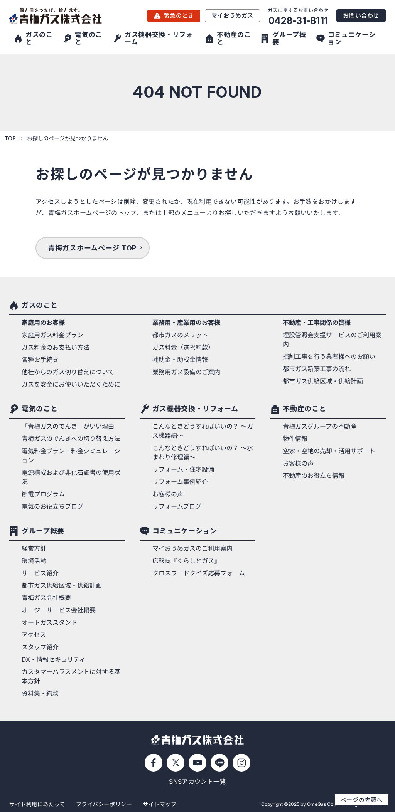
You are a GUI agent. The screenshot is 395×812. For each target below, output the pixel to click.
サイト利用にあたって (37, 804)
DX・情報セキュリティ (53, 659)
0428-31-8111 (298, 20)
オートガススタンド (49, 622)
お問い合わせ (361, 15)
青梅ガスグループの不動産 (319, 426)
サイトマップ (159, 804)
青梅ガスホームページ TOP (92, 248)
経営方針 (34, 548)
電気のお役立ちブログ (52, 506)
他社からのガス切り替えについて (68, 372)
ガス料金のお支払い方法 (55, 347)
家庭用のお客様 (43, 322)
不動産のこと (304, 409)
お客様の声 (167, 494)
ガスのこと (39, 305)
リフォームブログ (176, 506)
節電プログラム (43, 494)
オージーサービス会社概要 (59, 610)
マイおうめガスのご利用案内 (192, 548)
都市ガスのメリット (180, 335)
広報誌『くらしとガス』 (186, 561)
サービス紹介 (40, 573)
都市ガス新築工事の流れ (317, 369)
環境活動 (34, 561)
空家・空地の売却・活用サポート (329, 451)
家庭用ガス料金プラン (52, 335)
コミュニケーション (184, 531)
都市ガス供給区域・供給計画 (323, 381)
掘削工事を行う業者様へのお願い (329, 356)
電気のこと (39, 409)
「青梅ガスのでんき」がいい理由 (68, 426)
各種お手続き (40, 359)
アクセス (34, 635)
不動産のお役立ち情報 (313, 475)
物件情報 (295, 438)
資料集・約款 (40, 693)
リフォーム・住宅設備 (183, 469)
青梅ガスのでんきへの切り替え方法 (71, 438)
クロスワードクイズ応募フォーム (198, 573)
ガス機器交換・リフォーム (195, 409)
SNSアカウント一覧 (197, 781)
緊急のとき (179, 15)
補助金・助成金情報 (180, 359)
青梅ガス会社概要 (46, 598)
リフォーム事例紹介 (180, 482)
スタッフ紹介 (40, 647)
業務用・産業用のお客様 (186, 322)
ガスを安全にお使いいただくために (71, 384)
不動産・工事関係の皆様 (317, 322)
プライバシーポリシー (104, 804)
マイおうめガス (232, 15)
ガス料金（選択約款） (183, 347)
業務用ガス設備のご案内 (186, 372)
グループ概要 (43, 531)
